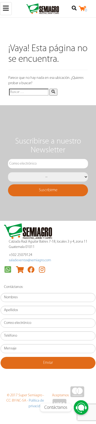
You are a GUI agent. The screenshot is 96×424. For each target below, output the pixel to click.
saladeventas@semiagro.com (30, 260)
